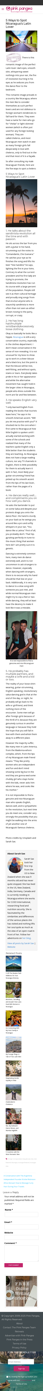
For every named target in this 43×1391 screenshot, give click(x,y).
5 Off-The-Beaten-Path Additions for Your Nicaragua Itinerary (13, 975)
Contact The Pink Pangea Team (19, 1327)
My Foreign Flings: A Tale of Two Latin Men (13, 1055)
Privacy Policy (19, 1347)
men (32, 1159)
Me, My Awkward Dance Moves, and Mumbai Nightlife (12, 1128)
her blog (26, 938)
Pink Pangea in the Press (19, 1339)
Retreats (19, 1331)
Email (8, 1222)
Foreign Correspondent (15, 1159)
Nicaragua (18, 337)
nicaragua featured (23, 1162)
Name (9, 1209)
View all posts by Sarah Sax (20, 943)
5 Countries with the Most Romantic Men (13, 1153)
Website (11, 946)
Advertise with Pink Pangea (19, 1335)
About (19, 1323)
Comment (10, 1243)
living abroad (26, 1159)
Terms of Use (19, 1343)
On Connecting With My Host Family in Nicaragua (12, 1030)
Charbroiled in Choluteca (10, 1103)
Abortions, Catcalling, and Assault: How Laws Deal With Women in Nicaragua (13, 1002)
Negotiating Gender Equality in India (12, 1079)
